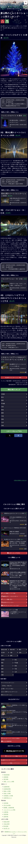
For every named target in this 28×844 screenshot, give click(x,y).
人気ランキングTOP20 (14, 553)
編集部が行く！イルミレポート (10, 596)
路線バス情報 (7, 791)
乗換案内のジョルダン (10, 831)
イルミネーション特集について (14, 756)
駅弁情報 (6, 826)
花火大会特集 (7, 805)
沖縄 (2, 425)
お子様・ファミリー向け (7, 688)
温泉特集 (6, 816)
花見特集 (6, 803)
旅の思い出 (6, 828)
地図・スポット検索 (9, 781)
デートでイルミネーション (7, 682)
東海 (16, 665)
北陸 (2, 665)
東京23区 (12, 649)
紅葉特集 (6, 812)
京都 (20, 652)
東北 (16, 659)
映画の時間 (6, 821)
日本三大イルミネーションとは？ (11, 605)
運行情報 (6, 779)
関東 (2, 662)
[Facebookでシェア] (18, 435)
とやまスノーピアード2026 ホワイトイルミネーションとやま (13, 298)
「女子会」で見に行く (6, 685)
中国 (16, 668)
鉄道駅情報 (6, 786)
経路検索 (6, 777)
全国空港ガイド (8, 798)
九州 (16, 671)
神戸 (2, 655)
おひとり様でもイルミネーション (9, 691)
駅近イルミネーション (6, 694)
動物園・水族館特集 (9, 807)
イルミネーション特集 (8, 2)
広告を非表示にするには (20, 480)
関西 (2, 668)
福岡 (11, 655)
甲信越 (16, 662)
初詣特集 (6, 814)
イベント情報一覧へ (8, 599)
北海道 (3, 394)
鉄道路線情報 (7, 789)
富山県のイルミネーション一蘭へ (13, 377)
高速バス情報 (7, 793)
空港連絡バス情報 (8, 795)
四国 (2, 671)
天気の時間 (6, 824)
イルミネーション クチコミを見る (11, 738)
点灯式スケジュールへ (8, 602)
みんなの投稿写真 (7, 741)
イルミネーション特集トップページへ (10, 763)
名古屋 (3, 652)
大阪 (11, 652)
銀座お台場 (4, 649)
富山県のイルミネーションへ (8, 760)
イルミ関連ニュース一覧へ (9, 593)
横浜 (20, 649)
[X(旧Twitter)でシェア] (10, 435)
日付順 (2, 22)
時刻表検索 (6, 774)
